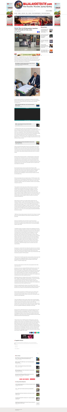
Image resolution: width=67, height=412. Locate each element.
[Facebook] (46, 10)
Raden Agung (19, 31)
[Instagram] (49, 10)
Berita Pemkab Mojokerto (36, 13)
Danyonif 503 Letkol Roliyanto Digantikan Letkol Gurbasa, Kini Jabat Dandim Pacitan (25, 394)
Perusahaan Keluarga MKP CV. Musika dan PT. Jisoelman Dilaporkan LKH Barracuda (25, 398)
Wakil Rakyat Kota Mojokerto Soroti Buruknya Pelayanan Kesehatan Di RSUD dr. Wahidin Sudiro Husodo (25, 403)
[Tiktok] (51, 10)
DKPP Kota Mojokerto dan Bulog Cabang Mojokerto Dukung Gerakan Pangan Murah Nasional (24, 142)
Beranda (15, 13)
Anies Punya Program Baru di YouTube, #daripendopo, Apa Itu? (44, 41)
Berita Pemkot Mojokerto (46, 13)
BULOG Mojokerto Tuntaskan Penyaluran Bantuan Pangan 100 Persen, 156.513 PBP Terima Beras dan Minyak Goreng (25, 64)
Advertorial (23, 13)
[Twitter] (47, 10)
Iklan (27, 13)
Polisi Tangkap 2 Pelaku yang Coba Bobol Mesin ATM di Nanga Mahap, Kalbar (45, 51)
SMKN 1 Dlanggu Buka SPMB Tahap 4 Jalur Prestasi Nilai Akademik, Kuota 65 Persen (24, 105)
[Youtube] (50, 10)
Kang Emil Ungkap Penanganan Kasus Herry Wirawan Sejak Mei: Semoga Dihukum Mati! (45, 46)
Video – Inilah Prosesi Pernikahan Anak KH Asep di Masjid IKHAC (24, 388)
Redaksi (19, 13)
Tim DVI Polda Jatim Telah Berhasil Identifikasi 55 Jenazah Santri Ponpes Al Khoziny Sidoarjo (44, 30)
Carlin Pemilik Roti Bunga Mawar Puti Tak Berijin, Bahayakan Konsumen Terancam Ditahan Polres (25, 385)
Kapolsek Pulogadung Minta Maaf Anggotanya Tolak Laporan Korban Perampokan (45, 36)
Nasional (29, 13)
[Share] (39, 32)
